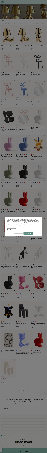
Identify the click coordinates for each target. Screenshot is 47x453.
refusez (38, 225)
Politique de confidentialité (11, 228)
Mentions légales (10, 229)
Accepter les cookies (28, 233)
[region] (23, 226)
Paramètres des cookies (18, 233)
